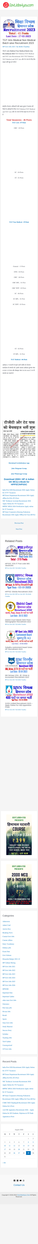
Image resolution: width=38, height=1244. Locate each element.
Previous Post (19, 523)
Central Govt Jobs (8, 936)
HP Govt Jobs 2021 (9, 966)
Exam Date (6, 951)
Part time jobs (7, 1008)
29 (28, 1153)
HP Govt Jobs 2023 (9, 47)
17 (5, 1149)
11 (9, 1146)
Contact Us (19, 1185)
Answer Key (7, 929)
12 (14, 1146)
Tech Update (7, 1041)
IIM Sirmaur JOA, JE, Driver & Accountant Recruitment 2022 (17, 676)
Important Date (8, 993)
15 (28, 1146)
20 (19, 1149)
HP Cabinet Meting (9, 963)
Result (5, 1015)
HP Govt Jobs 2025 (9, 981)
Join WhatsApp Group (19, 474)
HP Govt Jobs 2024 (9, 978)
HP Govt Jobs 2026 (9, 985)
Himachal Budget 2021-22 (11, 959)
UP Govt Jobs (7, 1049)
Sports (5, 1019)
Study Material (7, 1026)
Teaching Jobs (7, 1038)
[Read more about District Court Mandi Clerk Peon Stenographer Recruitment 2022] (19, 609)
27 (19, 1153)
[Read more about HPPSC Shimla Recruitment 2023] (19, 581)
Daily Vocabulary (8, 944)
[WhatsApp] (24, 1180)
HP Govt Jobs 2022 (10, 594)
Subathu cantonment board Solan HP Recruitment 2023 (18, 648)
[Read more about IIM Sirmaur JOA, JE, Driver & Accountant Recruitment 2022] (19, 665)
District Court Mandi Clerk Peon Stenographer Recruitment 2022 (18, 621)
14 (24, 1146)
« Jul (4, 1163)
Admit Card (6, 925)
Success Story (7, 1030)
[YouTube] (20, 1180)
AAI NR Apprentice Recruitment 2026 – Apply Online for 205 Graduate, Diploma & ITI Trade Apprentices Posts (18, 1113)
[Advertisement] (19, 85)
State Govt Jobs (8, 1023)
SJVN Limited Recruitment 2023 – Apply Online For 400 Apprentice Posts (19, 705)
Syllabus (5, 1034)
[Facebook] (14, 1180)
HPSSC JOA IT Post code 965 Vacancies (17, 564)
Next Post (19, 529)
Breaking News (8, 933)
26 (14, 1153)
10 (5, 1146)
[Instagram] (17, 1180)
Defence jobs (7, 948)
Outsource (6, 1004)
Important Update (8, 996)
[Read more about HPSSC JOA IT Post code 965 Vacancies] (19, 553)
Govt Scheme (7, 955)
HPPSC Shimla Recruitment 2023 (18, 592)
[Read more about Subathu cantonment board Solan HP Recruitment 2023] (19, 637)
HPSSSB (6, 989)
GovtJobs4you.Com (23, 1195)
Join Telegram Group (19, 468)
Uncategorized (7, 1045)
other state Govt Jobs (9, 1000)
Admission (6, 921)
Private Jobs (6, 1011)
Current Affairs (7, 940)
